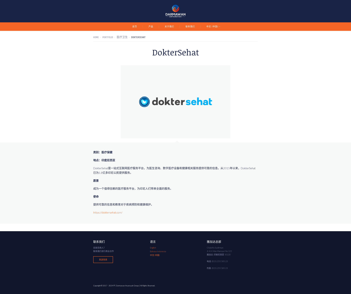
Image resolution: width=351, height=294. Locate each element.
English (153, 247)
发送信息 (103, 259)
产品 (150, 26)
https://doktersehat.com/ (107, 212)
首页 (134, 26)
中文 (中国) (212, 26)
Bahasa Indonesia (158, 251)
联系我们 (190, 26)
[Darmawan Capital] (175, 11)
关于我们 (169, 26)
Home (96, 37)
